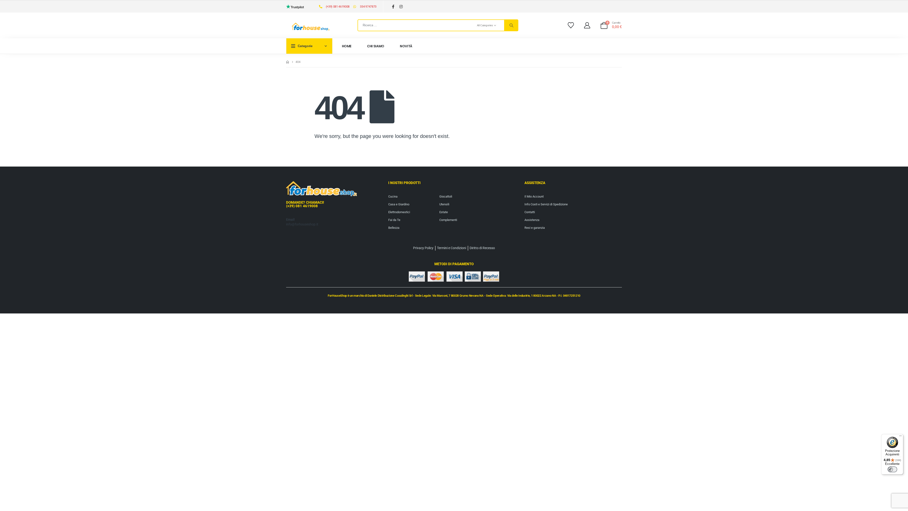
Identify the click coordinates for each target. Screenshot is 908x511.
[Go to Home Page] (287, 62)
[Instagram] (401, 7)
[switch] (892, 469)
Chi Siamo (375, 46)
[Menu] (900, 437)
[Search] (511, 25)
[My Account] (587, 25)
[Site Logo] (311, 27)
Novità (406, 46)
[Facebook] (393, 7)
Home (347, 46)
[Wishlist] (570, 25)
